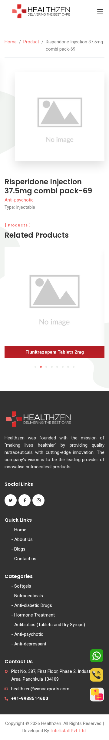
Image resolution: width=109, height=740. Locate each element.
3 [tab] (46, 367)
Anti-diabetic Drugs (33, 605)
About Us (23, 539)
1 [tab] (35, 367)
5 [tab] (57, 367)
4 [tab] (52, 367)
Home (11, 42)
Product (31, 42)
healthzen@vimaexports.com (40, 689)
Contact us (25, 558)
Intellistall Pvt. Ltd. (69, 730)
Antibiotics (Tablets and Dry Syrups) (49, 624)
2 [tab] (41, 367)
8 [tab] (73, 367)
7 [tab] (68, 367)
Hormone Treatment (34, 615)
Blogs (19, 549)
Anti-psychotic (19, 200)
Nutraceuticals (28, 595)
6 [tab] (63, 367)
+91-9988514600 (29, 698)
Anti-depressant (30, 644)
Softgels (22, 586)
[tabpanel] (54, 304)
